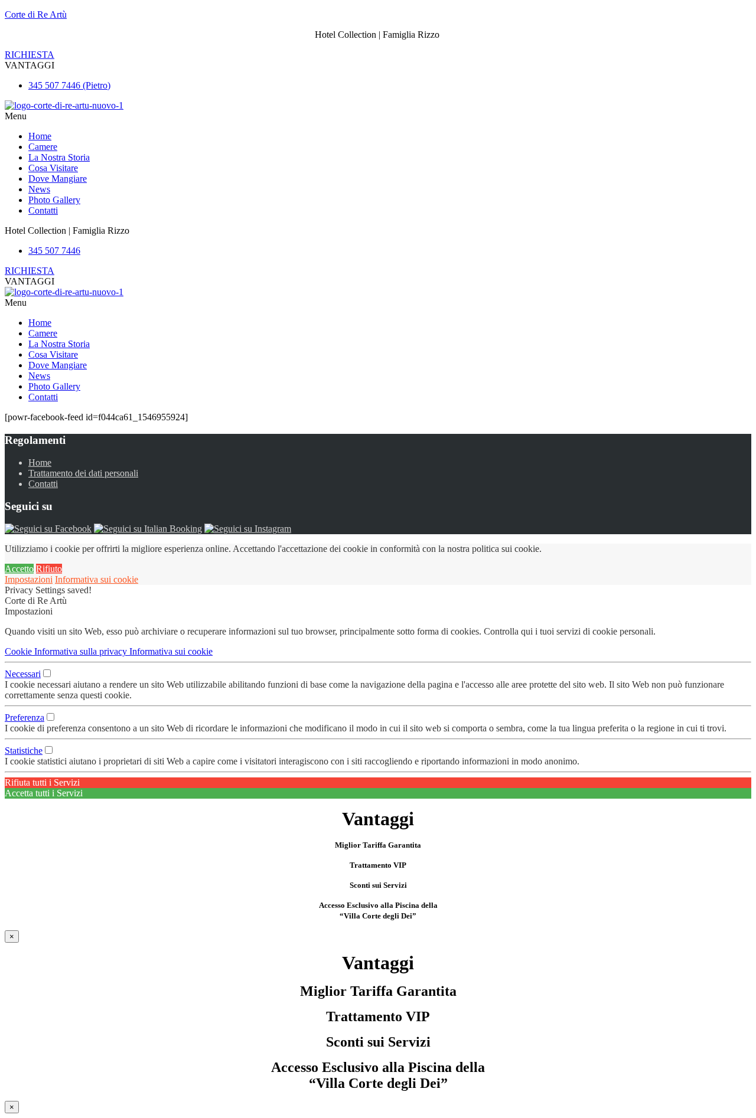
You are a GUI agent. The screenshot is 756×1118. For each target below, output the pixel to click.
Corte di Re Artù (36, 14)
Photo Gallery (54, 200)
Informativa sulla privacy (81, 651)
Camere (42, 147)
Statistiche (24, 751)
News (39, 189)
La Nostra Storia (59, 157)
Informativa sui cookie (96, 579)
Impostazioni (29, 579)
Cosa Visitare (53, 168)
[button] (29, 65)
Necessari (23, 674)
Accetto (19, 569)
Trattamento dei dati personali (83, 473)
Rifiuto (49, 569)
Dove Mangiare (57, 179)
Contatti (43, 210)
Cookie (19, 651)
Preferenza (24, 717)
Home (39, 136)
